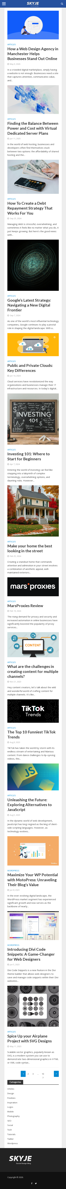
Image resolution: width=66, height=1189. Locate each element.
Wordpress (13, 871)
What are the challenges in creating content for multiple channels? (32, 671)
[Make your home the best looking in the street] (33, 510)
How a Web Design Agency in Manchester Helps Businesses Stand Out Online (32, 53)
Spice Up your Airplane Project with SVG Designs (29, 1038)
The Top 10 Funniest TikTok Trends (31, 734)
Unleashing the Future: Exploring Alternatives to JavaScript (29, 804)
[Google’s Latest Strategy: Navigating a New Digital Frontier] (33, 265)
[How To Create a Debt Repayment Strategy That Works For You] (33, 176)
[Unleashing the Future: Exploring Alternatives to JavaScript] (33, 776)
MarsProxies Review (25, 605)
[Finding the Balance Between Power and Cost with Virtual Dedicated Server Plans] (33, 99)
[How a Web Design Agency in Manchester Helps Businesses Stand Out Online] (33, 24)
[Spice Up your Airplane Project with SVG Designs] (33, 1005)
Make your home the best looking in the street (29, 548)
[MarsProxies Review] (33, 586)
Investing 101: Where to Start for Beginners (28, 456)
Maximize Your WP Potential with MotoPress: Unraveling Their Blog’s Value (32, 879)
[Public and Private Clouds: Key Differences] (33, 344)
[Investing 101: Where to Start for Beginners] (33, 418)
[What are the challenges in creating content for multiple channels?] (33, 644)
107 (43, 1075)
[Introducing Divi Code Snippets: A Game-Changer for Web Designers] (33, 925)
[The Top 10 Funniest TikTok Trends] (33, 710)
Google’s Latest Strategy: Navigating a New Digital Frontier (29, 305)
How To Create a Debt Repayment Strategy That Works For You (29, 208)
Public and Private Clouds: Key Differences (30, 368)
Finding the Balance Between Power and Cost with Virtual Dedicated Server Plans (32, 128)
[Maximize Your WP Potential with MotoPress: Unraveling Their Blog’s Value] (33, 850)
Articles (11, 45)
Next (56, 1074)
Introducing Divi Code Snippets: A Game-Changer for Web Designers (31, 954)
